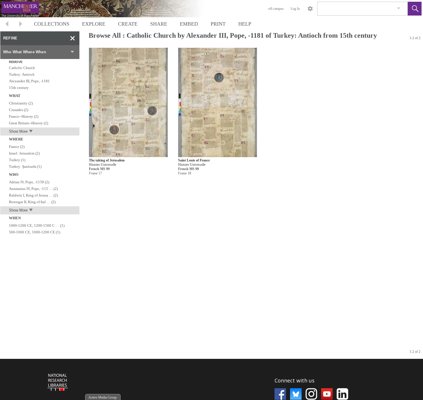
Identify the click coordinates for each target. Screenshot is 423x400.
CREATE (128, 24)
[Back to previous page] (7, 24)
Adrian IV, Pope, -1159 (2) (29, 182)
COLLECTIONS (51, 24)
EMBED (189, 24)
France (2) (16, 146)
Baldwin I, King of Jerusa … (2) (33, 195)
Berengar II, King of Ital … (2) (32, 202)
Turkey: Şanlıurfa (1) (25, 166)
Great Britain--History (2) (28, 123)
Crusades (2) (18, 110)
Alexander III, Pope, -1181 (29, 81)
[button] (415, 9)
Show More (18, 131)
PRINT (218, 24)
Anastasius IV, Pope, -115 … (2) (33, 188)
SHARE (158, 24)
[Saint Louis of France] (217, 102)
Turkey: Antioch (22, 74)
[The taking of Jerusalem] (128, 102)
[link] (399, 8)
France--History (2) (23, 116)
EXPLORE (93, 24)
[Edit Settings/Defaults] (310, 9)
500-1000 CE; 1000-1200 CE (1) (34, 232)
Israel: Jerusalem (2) (24, 153)
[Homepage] (108, 8)
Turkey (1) (17, 160)
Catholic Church (22, 68)
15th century (19, 87)
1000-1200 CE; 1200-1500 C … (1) (36, 225)
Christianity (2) (21, 103)
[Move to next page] (21, 24)
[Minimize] (72, 38)
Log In (295, 9)
